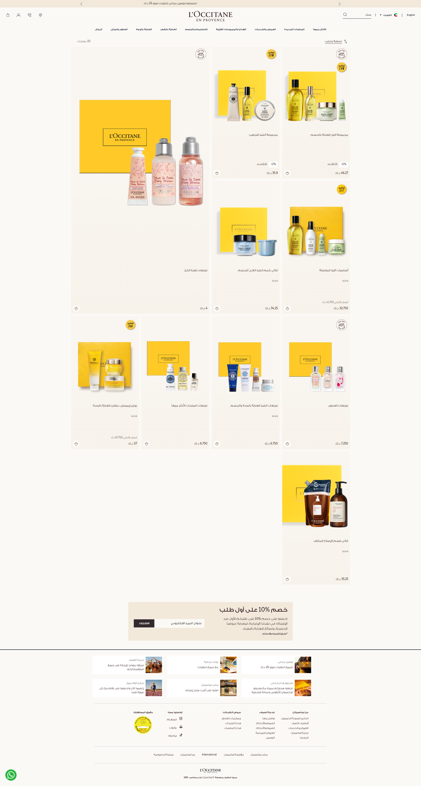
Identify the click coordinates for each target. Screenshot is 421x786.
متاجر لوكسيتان (259, 754)
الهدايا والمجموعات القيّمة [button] (231, 29)
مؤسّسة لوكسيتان (234, 754)
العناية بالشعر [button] (169, 29)
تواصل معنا (268, 718)
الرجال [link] (98, 29)
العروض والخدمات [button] (265, 29)
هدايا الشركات (233, 723)
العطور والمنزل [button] (119, 29)
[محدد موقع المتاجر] (40, 15)
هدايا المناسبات (232, 728)
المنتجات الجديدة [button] (294, 29)
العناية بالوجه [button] (144, 29)
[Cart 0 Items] (8, 15)
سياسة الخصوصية (163, 754)
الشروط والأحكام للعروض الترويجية (265, 730)
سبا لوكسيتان (187, 754)
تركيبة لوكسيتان (300, 733)
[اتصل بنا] (29, 15)
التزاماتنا (304, 738)
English (411, 15)
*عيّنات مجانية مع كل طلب (210, 3)
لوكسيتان (207, 777)
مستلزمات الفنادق (231, 718)
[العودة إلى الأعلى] (37, 766)
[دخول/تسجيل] (18, 15)
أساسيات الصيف (300, 723)
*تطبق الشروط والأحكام (274, 633)
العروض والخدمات (299, 728)
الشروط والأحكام (265, 723)
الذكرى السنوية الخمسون (295, 718)
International (209, 754)
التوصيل (270, 738)
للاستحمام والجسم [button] (196, 29)
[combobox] (359, 15)
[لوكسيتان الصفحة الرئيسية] (210, 16)
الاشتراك (144, 623)
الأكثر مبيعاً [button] (319, 29)
